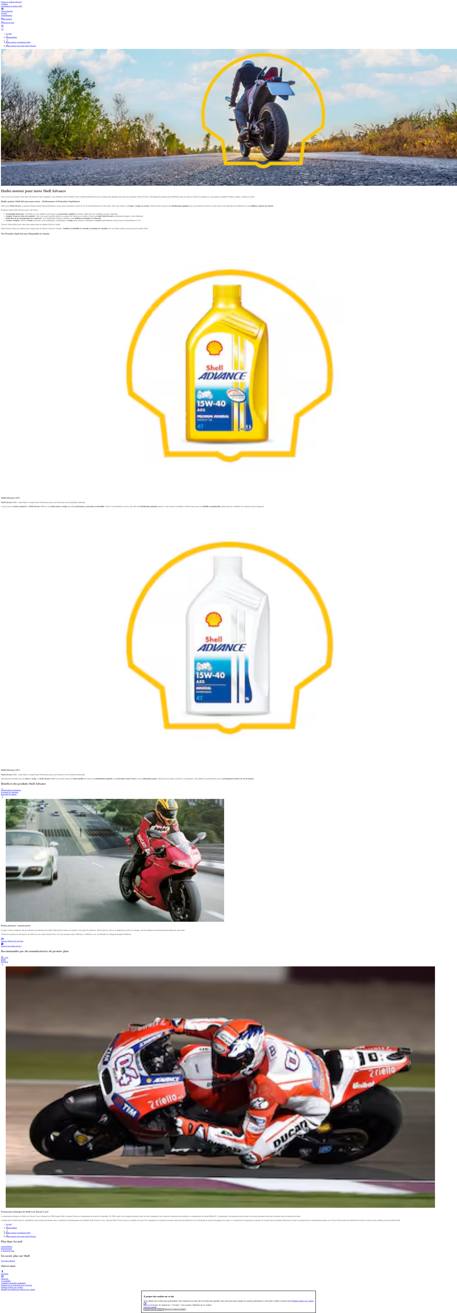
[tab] (228, 790)
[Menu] (228, 29)
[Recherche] (228, 26)
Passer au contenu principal (11, 2)
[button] (228, 16)
